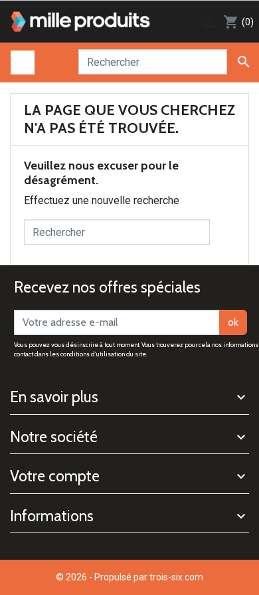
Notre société (54, 436)
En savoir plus (54, 397)
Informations (52, 516)
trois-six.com (176, 577)
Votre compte (55, 476)
